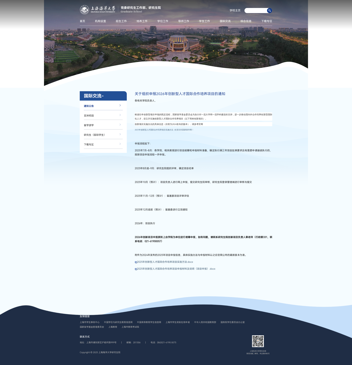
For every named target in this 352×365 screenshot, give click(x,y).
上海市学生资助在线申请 (178, 322)
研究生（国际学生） (95, 134)
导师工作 (183, 21)
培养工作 (142, 21)
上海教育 (112, 327)
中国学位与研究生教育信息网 (118, 322)
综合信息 (245, 21)
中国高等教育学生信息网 (149, 322)
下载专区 (266, 21)
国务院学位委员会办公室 (233, 322)
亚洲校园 (89, 115)
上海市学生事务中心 (90, 322)
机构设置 (100, 21)
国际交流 (225, 21)
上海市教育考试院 (130, 327)
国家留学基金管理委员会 (92, 327)
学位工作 (162, 21)
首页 (82, 21)
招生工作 (121, 21)
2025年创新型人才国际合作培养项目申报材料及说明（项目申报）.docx (176, 268)
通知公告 (89, 106)
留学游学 (89, 125)
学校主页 (235, 10)
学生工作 (204, 21)
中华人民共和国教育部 (205, 322)
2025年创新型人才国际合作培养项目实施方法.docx (165, 261)
